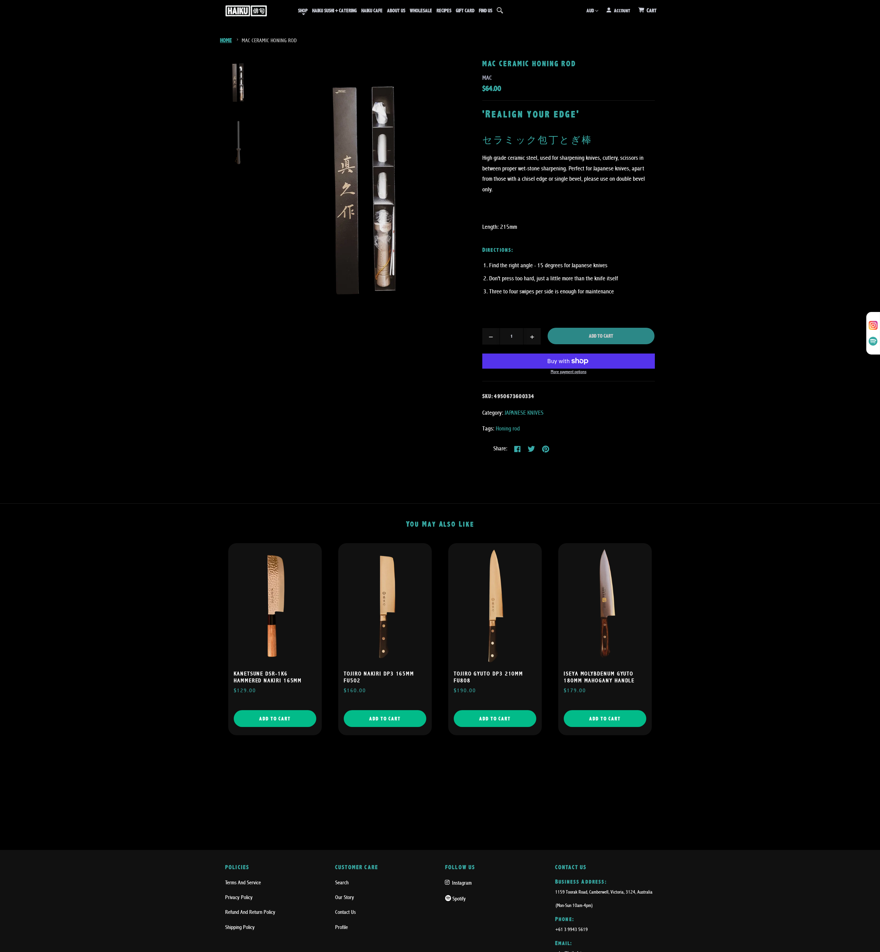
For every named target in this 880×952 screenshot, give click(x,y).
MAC (487, 77)
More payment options (568, 371)
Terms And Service (243, 883)
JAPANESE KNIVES (524, 412)
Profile (341, 927)
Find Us (485, 11)
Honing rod (508, 428)
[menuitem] (303, 10)
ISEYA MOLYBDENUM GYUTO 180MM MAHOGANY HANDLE (599, 677)
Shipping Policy (240, 927)
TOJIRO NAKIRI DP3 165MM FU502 (379, 677)
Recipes (444, 11)
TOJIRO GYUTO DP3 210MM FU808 (488, 677)
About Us (396, 11)
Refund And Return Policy (250, 912)
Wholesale (421, 11)
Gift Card (465, 11)
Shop (303, 11)
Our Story (344, 897)
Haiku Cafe (372, 11)
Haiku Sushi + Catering (334, 11)
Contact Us (345, 912)
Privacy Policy (239, 897)
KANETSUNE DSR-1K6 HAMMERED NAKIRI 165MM (268, 677)
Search (342, 883)
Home (226, 40)
